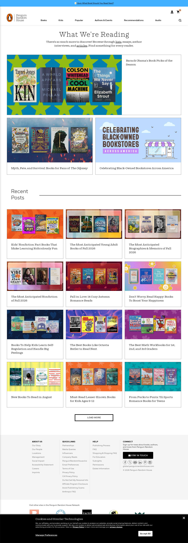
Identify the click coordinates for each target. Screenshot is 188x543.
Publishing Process (101, 445)
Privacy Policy (68, 472)
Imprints (36, 472)
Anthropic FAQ (69, 491)
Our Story (36, 445)
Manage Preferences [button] (46, 535)
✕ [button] (184, 518)
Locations (36, 453)
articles (82, 46)
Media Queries (69, 449)
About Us (37, 441)
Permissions (98, 464)
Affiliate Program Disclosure (75, 484)
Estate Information (101, 468)
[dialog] (94, 528)
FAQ (95, 449)
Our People (37, 449)
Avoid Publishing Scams (73, 488)
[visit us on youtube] (135, 462)
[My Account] (172, 11)
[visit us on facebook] (125, 462)
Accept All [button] (145, 533)
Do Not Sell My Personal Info (75, 480)
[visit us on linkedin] (140, 462)
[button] (44, 20)
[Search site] (180, 20)
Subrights (97, 461)
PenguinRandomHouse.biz (74, 461)
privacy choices (116, 527)
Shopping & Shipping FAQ (105, 453)
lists (118, 42)
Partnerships (68, 445)
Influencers (67, 453)
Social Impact (38, 461)
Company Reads (69, 457)
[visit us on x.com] (130, 462)
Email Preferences (70, 464)
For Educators (99, 457)
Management (38, 457)
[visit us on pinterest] (145, 462)
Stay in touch (139, 455)
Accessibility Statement (42, 464)
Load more (94, 417)
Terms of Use (68, 468)
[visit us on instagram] (150, 462)
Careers (35, 468)
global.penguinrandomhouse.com (138, 466)
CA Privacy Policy (70, 476)
